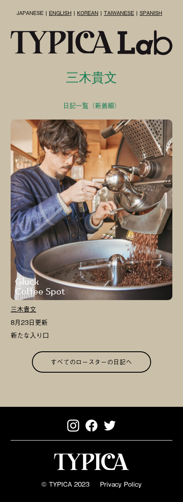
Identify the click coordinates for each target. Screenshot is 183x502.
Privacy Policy (121, 483)
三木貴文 (23, 308)
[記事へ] (91, 210)
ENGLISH (60, 13)
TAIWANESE (119, 13)
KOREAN (87, 13)
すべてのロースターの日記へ (91, 361)
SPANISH (151, 13)
